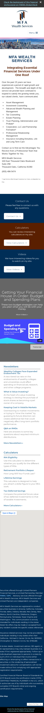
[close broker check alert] (41, 2)
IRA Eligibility (10, 457)
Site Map (4, 696)
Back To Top (34, 704)
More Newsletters (13, 443)
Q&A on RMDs (10, 428)
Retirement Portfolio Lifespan (19, 470)
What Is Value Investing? (16, 392)
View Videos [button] (13, 269)
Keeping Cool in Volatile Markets (20, 407)
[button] (33, 33)
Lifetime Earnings (13, 478)
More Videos (22, 314)
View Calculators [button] (15, 243)
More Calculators (13, 505)
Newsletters (11, 366)
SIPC (9, 596)
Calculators (11, 452)
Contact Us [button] (12, 216)
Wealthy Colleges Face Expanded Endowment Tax (20, 372)
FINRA (2, 596)
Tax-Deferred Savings (14, 491)
